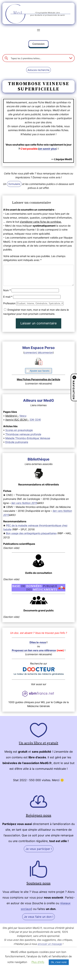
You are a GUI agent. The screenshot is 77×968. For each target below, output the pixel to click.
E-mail (7, 296)
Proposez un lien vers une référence (34, 650)
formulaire (14, 183)
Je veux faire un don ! (38, 916)
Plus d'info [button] (38, 962)
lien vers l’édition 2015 (24, 502)
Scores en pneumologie (19, 430)
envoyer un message (50, 943)
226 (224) (35, 419)
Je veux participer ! (38, 849)
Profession (9, 303)
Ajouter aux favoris (39, 370)
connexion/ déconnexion (38, 352)
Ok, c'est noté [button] (59, 962)
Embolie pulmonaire (16, 442)
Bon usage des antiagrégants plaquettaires (31, 533)
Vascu (22, 415)
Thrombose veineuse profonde (23, 434)
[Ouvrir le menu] (38, 30)
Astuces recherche (38, 69)
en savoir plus (47, 148)
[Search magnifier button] (6, 58)
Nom (7, 290)
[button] (38, 44)
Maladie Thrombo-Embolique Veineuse (27, 438)
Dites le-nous (38, 642)
